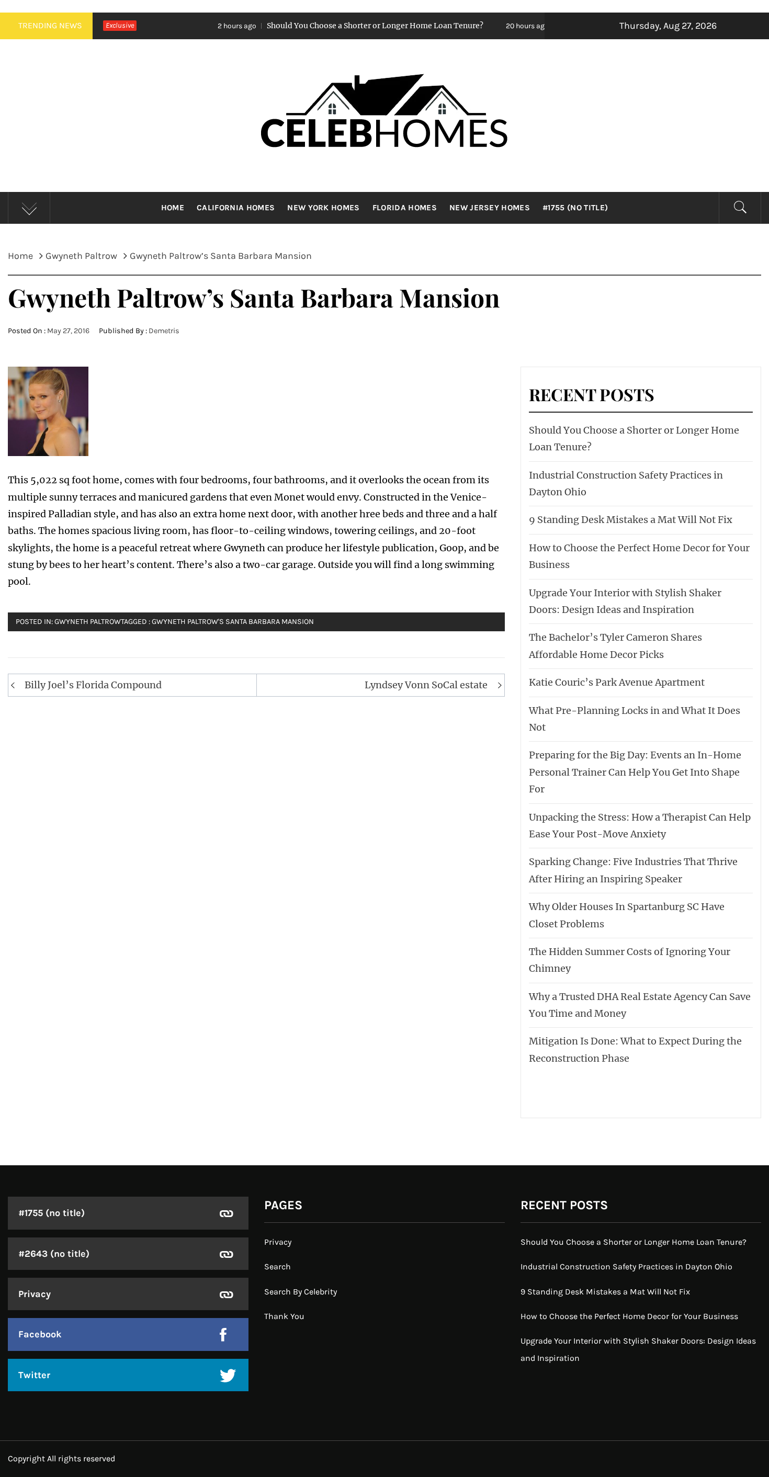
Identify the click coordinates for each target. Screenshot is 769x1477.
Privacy (34, 1294)
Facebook (40, 1334)
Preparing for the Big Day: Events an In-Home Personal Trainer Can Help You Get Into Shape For (635, 772)
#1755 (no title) (575, 207)
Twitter (34, 1375)
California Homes (236, 207)
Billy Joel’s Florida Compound (93, 685)
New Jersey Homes (489, 207)
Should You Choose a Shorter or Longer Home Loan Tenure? (314, 25)
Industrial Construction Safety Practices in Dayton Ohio (626, 1266)
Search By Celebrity (300, 1292)
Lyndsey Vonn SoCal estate (426, 685)
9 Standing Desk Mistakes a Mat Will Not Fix (630, 520)
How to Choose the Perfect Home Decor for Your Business (629, 1316)
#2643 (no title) (53, 1253)
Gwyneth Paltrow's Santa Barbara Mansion (233, 621)
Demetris (164, 330)
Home (172, 207)
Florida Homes (404, 207)
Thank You (284, 1316)
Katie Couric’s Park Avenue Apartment (617, 682)
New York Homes (323, 207)
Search (277, 1266)
